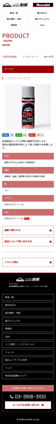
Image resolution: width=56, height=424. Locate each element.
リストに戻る (11, 262)
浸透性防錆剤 (10, 56)
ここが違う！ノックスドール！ (20, 344)
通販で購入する (12, 230)
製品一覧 (14, 13)
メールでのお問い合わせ (25, 405)
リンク (8, 367)
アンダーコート (30, 56)
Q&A (42, 25)
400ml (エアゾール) (16, 218)
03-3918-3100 (30, 396)
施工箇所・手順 (14, 19)
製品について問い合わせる (18, 241)
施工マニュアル (42, 19)
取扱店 (14, 25)
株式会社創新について (16, 375)
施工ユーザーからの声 (16, 359)
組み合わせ (42, 13)
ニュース (9, 352)
